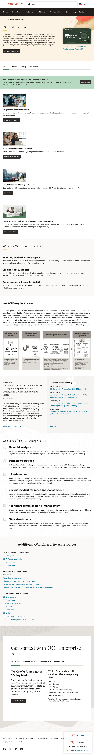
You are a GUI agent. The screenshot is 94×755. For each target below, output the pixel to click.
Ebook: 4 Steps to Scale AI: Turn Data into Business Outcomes (28, 221)
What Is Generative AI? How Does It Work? (19, 581)
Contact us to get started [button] (11, 51)
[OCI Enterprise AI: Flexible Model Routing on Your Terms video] (77, 36)
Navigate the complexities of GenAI (17, 109)
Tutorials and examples (12, 578)
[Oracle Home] (15, 4)
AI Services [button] (42, 12)
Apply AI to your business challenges (17, 148)
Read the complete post (12, 426)
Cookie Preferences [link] (42, 738)
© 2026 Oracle (7, 738)
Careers (62, 738)
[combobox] (51, 4)
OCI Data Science (9, 565)
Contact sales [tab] (59, 662)
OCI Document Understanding (14, 616)
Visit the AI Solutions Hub (11, 156)
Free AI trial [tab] (15, 662)
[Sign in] (85, 4)
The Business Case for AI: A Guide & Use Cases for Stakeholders (28, 587)
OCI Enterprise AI (9, 556)
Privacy (18, 738)
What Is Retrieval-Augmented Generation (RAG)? (22, 584)
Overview (6, 12)
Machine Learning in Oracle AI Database (18, 619)
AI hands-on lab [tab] (29, 662)
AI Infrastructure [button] (55, 12)
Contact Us (18, 742)
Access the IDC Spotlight (11, 120)
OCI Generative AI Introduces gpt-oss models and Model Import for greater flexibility (69, 404)
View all (53, 426)
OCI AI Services (9, 562)
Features (15, 67)
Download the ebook (10, 232)
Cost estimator (34, 67)
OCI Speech (7, 606)
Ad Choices (54, 738)
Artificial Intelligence (17, 19)
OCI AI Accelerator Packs (12, 559)
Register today (85, 82)
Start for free (8, 193)
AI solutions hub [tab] (45, 662)
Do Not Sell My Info (28, 738)
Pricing (74, 12)
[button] (4, 4)
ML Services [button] (30, 12)
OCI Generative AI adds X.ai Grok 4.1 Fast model (68, 389)
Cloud (5, 19)
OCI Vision (7, 613)
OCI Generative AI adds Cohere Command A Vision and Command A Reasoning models (70, 396)
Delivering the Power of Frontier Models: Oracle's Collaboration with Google (69, 412)
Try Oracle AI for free (18, 701)
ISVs (67, 12)
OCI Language (8, 610)
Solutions (82, 12)
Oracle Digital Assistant (12, 603)
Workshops (7, 575)
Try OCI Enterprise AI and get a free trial (19, 185)
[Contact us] (89, 4)
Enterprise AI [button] (16, 12)
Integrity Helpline (8, 742)
